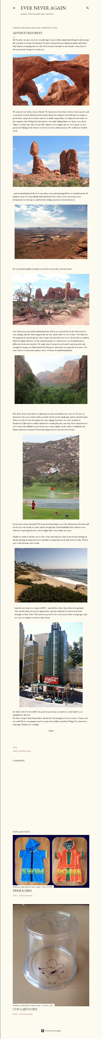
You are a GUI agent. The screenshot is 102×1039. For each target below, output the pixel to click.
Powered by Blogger (53, 1031)
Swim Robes (22, 891)
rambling (22, 751)
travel (28, 751)
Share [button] (15, 747)
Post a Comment (25, 896)
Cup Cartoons (25, 1009)
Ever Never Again (43, 8)
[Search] (87, 7)
